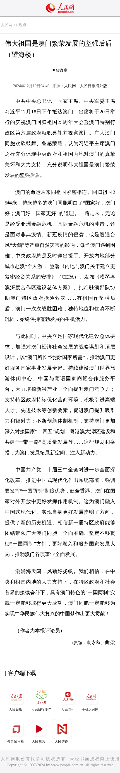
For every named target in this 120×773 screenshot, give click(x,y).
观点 (23, 25)
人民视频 (38, 741)
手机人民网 (90, 709)
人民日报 (15, 709)
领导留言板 (15, 741)
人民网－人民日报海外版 (85, 86)
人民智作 (61, 741)
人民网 (7, 25)
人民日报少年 (41, 709)
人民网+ (67, 709)
